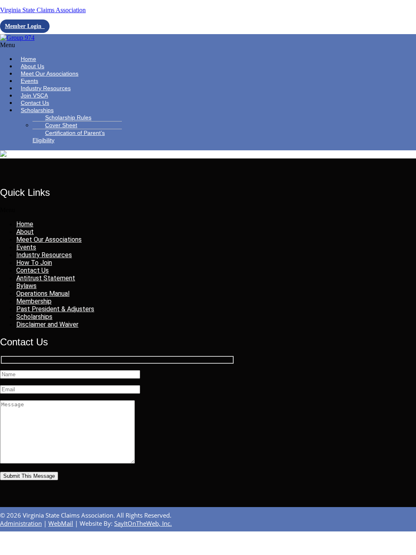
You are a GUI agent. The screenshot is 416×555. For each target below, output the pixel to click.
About (25, 232)
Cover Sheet (61, 125)
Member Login (25, 26)
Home (24, 224)
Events (26, 247)
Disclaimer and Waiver (47, 324)
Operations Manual (42, 293)
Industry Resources (44, 255)
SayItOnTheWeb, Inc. (143, 523)
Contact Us (32, 270)
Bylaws (26, 286)
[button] (62, 45)
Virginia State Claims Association (43, 10)
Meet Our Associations (49, 73)
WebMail (60, 523)
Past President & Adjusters (55, 309)
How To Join (34, 263)
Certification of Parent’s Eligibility (68, 136)
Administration (21, 523)
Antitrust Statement (45, 278)
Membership (34, 301)
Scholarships (37, 110)
